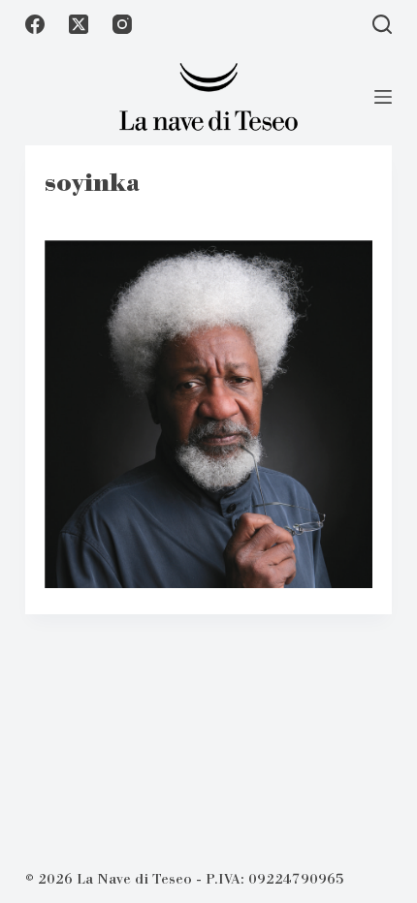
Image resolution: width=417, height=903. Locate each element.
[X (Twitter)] (78, 24)
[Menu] (383, 97)
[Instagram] (122, 24)
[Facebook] (35, 24)
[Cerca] (382, 24)
